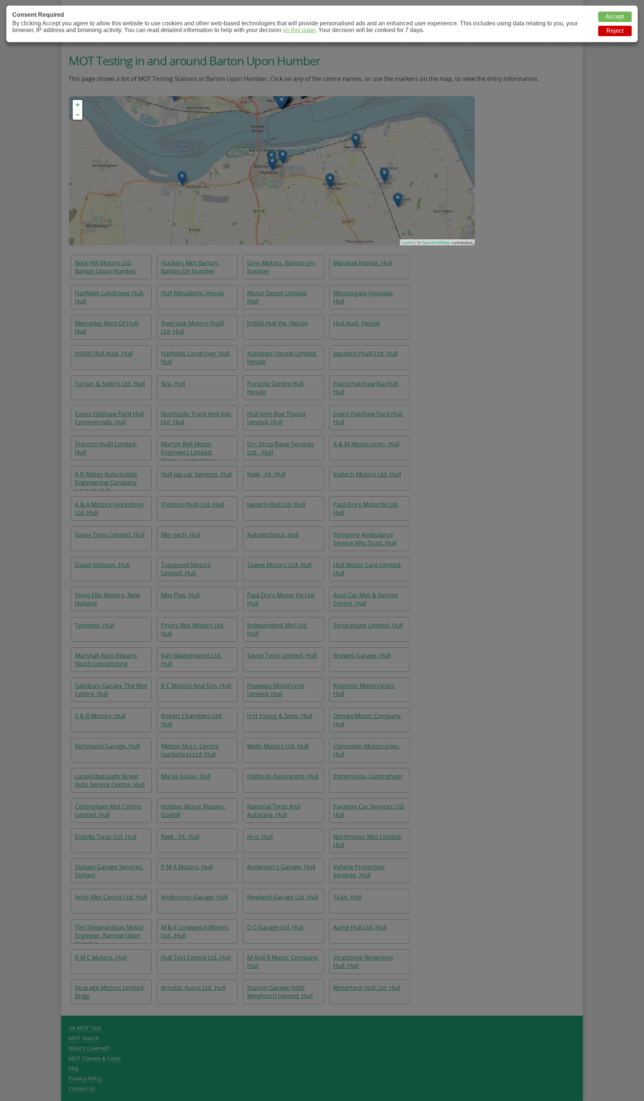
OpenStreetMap (436, 242)
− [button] (78, 115)
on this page (299, 30)
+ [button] (78, 104)
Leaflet (408, 242)
